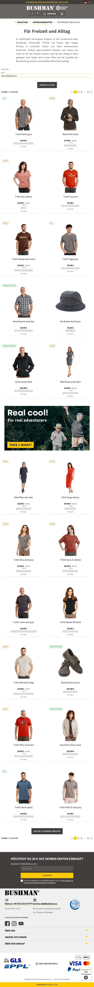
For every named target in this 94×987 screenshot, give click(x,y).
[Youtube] (21, 923)
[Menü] (90, 968)
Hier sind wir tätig (48, 963)
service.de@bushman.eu (45, 904)
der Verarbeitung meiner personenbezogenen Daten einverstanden (48, 882)
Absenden (47, 875)
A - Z (2, 73)
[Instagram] (14, 923)
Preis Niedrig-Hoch (9, 76)
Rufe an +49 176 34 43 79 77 (19, 904)
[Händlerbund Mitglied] (75, 909)
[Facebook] (7, 923)
